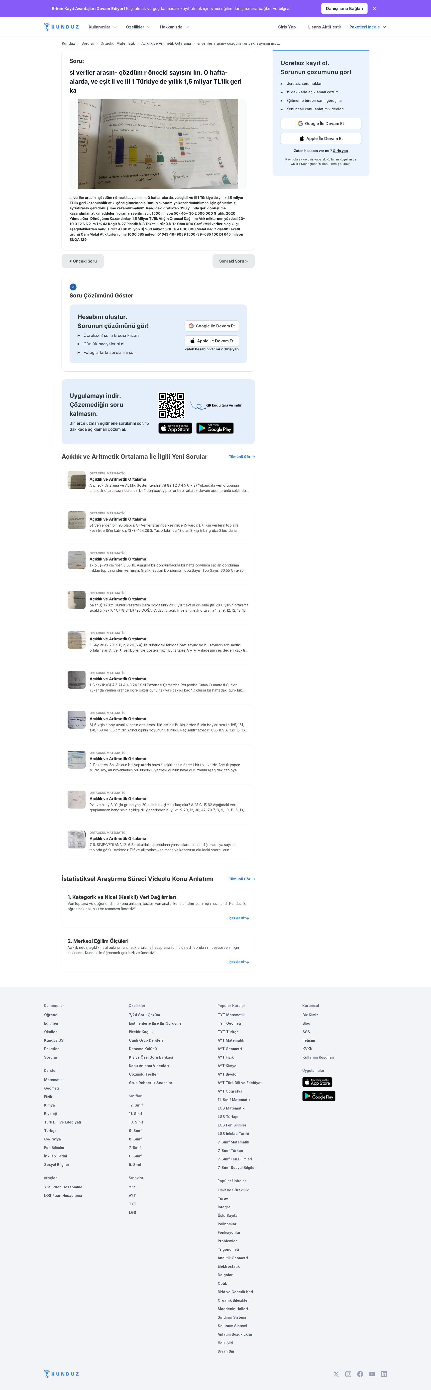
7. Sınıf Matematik (233, 1142)
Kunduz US (54, 1040)
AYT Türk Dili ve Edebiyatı (240, 1083)
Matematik (53, 1080)
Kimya (49, 1105)
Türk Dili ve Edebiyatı (62, 1122)
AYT (132, 1195)
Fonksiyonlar (229, 1232)
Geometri (52, 1088)
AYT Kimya (227, 1066)
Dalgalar (225, 1275)
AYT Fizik (226, 1057)
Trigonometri (229, 1249)
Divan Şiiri (226, 1351)
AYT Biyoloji (228, 1074)
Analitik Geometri (233, 1258)
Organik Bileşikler (233, 1300)
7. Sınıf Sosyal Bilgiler (237, 1167)
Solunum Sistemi (232, 1326)
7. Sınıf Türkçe (230, 1150)
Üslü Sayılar (228, 1215)
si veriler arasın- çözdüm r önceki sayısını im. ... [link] (238, 43)
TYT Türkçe (228, 1032)
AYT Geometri (230, 1049)
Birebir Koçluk (141, 1032)
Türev (223, 1198)
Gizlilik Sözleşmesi (304, 164)
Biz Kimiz (310, 1015)
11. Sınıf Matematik (234, 1100)
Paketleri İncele (364, 26)
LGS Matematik (231, 1108)
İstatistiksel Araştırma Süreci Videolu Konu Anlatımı (156, 878)
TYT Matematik (231, 1015)
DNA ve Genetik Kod (235, 1292)
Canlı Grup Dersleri (146, 1040)
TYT (132, 1204)
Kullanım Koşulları (339, 159)
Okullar (50, 1032)
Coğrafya (52, 1139)
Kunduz (68, 43)
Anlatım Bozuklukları (235, 1334)
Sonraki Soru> (233, 261)
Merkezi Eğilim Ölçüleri (100, 941)
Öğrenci (51, 1015)
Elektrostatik (229, 1266)
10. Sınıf (136, 1122)
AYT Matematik (231, 1040)
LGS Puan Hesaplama (63, 1195)
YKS (132, 1187)
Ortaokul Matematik (118, 43)
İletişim (309, 1040)
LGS (132, 1212)
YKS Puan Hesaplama (63, 1187)
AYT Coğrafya (230, 1091)
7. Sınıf (135, 1147)
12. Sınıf (136, 1105)
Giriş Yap (287, 26)
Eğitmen (51, 1023)
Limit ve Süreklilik (233, 1190)
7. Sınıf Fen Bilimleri (235, 1159)
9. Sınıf (135, 1130)
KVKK (308, 1049)
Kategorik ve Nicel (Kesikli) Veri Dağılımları (124, 897)
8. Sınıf (135, 1139)
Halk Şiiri (225, 1343)
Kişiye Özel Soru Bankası (151, 1057)
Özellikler (135, 26)
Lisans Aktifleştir (324, 26)
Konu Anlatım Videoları (149, 1066)
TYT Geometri (230, 1023)
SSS (306, 1032)
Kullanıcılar (99, 26)
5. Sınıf (135, 1164)
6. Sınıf (135, 1156)
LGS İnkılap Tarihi (233, 1133)
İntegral (224, 1207)
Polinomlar (227, 1224)
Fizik (48, 1097)
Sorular (88, 43)
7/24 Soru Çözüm (144, 1015)
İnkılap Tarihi (55, 1156)
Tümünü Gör (239, 456)
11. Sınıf (135, 1114)
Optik (222, 1283)
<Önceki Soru (83, 261)
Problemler (227, 1241)
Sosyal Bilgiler (56, 1164)
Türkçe (50, 1130)
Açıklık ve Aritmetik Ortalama (166, 43)
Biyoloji (50, 1114)
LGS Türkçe (228, 1116)
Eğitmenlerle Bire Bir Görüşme (155, 1023)
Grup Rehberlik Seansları (151, 1083)
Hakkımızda (171, 26)
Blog (306, 1023)
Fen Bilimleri (55, 1147)
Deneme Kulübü (143, 1049)
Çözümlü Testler (143, 1074)
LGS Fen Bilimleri (232, 1125)
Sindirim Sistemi (232, 1317)
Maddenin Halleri (233, 1309)
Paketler (51, 1049)
